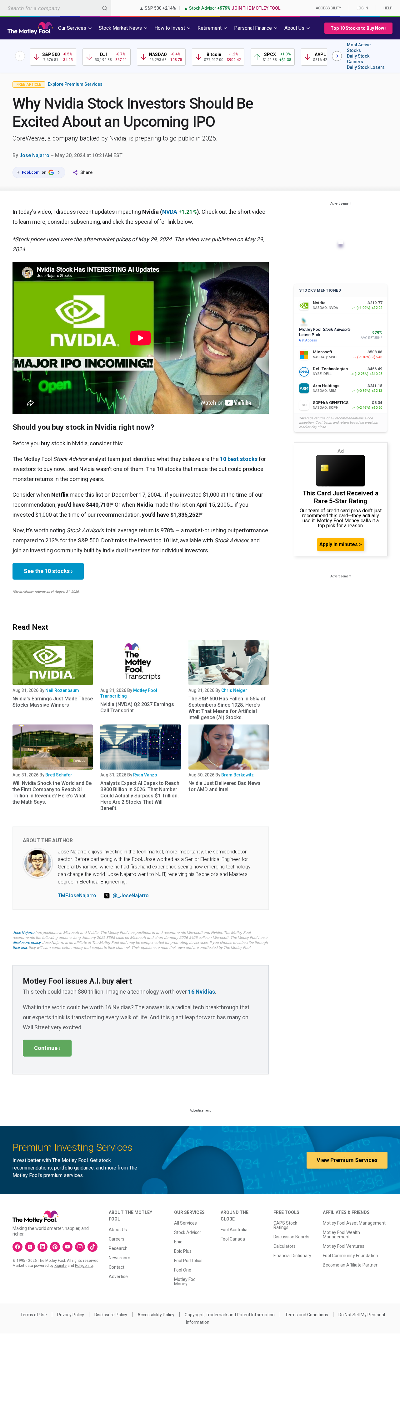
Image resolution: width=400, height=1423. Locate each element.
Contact (116, 1267)
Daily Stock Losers (366, 67)
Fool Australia (234, 1229)
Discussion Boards (291, 1236)
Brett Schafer (58, 774)
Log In (362, 8)
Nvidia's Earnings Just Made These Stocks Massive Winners (52, 702)
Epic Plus (183, 1251)
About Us (118, 1229)
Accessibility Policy (156, 1314)
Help (387, 8)
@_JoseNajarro (130, 895)
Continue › (47, 1048)
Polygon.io (84, 1265)
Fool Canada (233, 1238)
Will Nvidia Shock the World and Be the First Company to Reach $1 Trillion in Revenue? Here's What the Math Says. (52, 792)
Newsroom (119, 1257)
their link (19, 947)
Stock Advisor (187, 1232)
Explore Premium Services (75, 84)
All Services (185, 1223)
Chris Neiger (234, 690)
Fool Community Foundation (350, 1255)
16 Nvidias (201, 991)
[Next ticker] (337, 56)
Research (118, 1248)
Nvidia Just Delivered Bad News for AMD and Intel (224, 786)
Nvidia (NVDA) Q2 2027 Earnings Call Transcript (137, 707)
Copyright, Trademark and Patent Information (230, 1314)
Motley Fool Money (185, 1281)
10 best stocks (239, 459)
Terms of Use (33, 1314)
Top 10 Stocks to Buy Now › (358, 28)
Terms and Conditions (306, 1314)
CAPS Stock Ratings (285, 1225)
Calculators (284, 1246)
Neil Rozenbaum (62, 690)
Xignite (60, 1265)
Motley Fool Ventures (343, 1246)
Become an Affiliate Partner (350, 1264)
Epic (178, 1241)
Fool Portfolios (188, 1260)
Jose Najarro (34, 155)
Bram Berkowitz (237, 774)
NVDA (169, 211)
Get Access (308, 340)
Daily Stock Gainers (358, 59)
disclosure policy (26, 942)
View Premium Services (347, 1160)
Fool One (182, 1269)
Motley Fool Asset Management (354, 1223)
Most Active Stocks (359, 47)
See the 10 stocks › (48, 571)
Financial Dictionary (292, 1255)
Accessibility (328, 8)
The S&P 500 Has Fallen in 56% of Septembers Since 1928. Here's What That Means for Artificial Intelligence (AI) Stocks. (227, 708)
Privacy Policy (70, 1314)
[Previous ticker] (20, 56)
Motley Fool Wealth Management (341, 1234)
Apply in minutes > (340, 544)
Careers (116, 1238)
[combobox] (55, 8)
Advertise (118, 1276)
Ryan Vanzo (145, 774)
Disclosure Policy (110, 1314)
